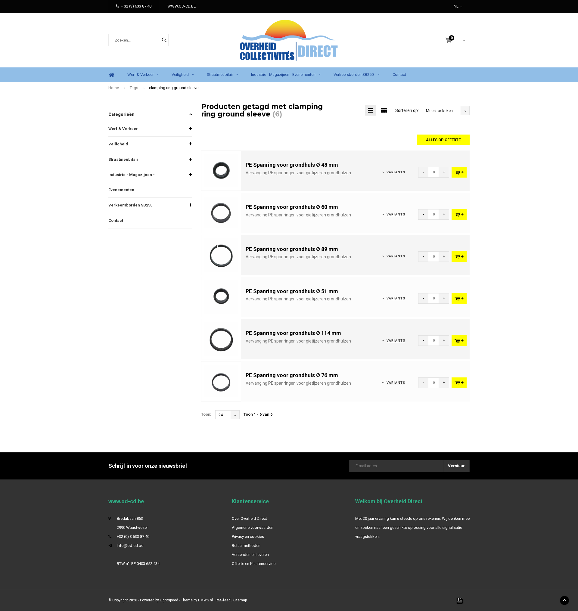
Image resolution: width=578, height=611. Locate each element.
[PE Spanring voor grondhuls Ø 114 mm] (221, 339)
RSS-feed (223, 600)
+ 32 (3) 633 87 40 (136, 6)
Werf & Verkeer (140, 74)
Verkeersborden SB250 (354, 74)
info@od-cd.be (130, 545)
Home (111, 74)
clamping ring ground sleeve (173, 87)
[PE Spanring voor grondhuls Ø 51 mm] (221, 296)
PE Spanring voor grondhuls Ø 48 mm (292, 165)
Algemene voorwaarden (252, 527)
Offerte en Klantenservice (253, 563)
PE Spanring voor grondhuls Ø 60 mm (292, 207)
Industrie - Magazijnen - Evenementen (283, 74)
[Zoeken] (164, 40)
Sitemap (240, 600)
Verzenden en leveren (250, 554)
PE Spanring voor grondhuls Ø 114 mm (293, 333)
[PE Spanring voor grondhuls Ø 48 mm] (221, 170)
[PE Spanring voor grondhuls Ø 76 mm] (221, 381)
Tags (134, 87)
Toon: (206, 414)
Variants (396, 172)
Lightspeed (169, 600)
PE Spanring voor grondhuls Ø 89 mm (292, 249)
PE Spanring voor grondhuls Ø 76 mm (292, 375)
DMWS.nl (205, 600)
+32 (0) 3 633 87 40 (133, 536)
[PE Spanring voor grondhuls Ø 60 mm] (221, 212)
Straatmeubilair (220, 74)
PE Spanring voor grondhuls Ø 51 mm (292, 291)
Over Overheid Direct (249, 518)
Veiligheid (180, 74)
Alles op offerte (443, 140)
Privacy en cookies (248, 536)
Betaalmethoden (246, 545)
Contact (399, 74)
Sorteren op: (407, 110)
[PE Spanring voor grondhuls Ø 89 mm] (221, 254)
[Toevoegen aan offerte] (459, 172)
